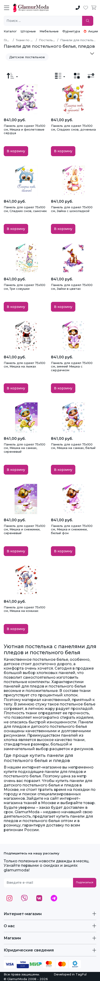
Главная (10, 40)
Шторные (28, 31)
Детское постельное (27, 57)
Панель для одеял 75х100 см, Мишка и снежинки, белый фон (72, 529)
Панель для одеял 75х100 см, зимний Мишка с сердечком (72, 366)
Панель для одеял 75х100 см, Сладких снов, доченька (73, 127)
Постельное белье (54, 40)
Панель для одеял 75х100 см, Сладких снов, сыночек (25, 209)
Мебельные (49, 31)
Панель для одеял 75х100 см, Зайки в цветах (72, 286)
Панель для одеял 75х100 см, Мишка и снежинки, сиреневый (24, 529)
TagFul (81, 974)
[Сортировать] (12, 76)
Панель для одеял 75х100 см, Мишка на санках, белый (73, 446)
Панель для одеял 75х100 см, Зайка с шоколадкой (72, 209)
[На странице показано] (60, 76)
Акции (92, 31)
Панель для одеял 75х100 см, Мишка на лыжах (24, 364)
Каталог (10, 31)
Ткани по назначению (33, 40)
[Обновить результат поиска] (87, 21)
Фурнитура (71, 31)
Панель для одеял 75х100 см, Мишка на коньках (24, 609)
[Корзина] (93, 8)
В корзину (16, 151)
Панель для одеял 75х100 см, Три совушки (24, 286)
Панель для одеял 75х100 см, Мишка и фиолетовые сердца (24, 129)
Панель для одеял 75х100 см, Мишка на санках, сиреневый (24, 447)
